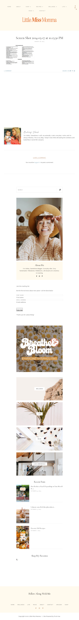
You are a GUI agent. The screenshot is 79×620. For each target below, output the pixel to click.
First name (19, 297)
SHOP (27, 6)
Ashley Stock (31, 132)
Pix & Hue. (57, 616)
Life (63, 6)
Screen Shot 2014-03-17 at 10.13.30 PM (39, 38)
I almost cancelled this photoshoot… (43, 507)
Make (30, 10)
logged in (37, 162)
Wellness (51, 6)
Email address (21, 302)
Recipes (39, 6)
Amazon (59, 604)
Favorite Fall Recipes (38, 528)
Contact (42, 10)
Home (9, 6)
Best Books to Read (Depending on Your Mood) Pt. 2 (47, 487)
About (18, 6)
